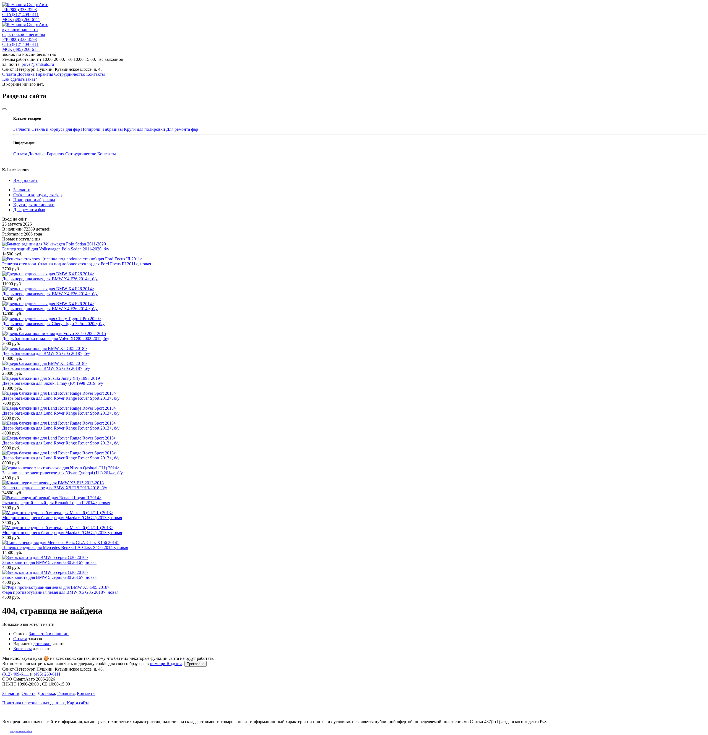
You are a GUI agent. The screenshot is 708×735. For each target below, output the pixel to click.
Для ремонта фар (182, 129)
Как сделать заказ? (19, 79)
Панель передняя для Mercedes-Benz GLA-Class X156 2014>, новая (65, 547)
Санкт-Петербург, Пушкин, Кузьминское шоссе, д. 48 (52, 69)
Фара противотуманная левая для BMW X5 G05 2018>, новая (60, 592)
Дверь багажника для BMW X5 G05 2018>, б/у (46, 353)
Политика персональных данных (33, 702)
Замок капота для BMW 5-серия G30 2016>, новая (49, 562)
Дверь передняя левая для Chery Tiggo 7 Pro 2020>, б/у (53, 323)
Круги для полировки (145, 129)
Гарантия (45, 74)
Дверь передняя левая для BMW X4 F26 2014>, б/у (50, 278)
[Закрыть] (4, 109)
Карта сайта (78, 702)
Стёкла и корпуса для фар (56, 129)
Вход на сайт (25, 180)
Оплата (9, 74)
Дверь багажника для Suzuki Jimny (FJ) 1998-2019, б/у (52, 383)
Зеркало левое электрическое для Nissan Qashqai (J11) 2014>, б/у (62, 472)
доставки (42, 643)
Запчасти (22, 129)
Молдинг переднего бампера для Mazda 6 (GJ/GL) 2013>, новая (62, 517)
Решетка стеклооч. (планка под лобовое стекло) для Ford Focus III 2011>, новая (76, 263)
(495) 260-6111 (21, 19)
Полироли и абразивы (102, 129)
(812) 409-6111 (20, 14)
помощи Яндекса (166, 663)
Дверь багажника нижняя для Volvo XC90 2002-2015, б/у (55, 338)
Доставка (26, 74)
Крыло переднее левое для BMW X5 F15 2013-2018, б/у (54, 487)
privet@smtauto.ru (38, 64)
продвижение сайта (21, 731)
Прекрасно (195, 664)
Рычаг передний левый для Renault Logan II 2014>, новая (56, 502)
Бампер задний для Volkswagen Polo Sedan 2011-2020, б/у (55, 249)
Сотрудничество (70, 74)
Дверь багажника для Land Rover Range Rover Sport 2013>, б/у (60, 398)
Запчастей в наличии (49, 633)
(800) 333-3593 (19, 9)
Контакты (95, 74)
